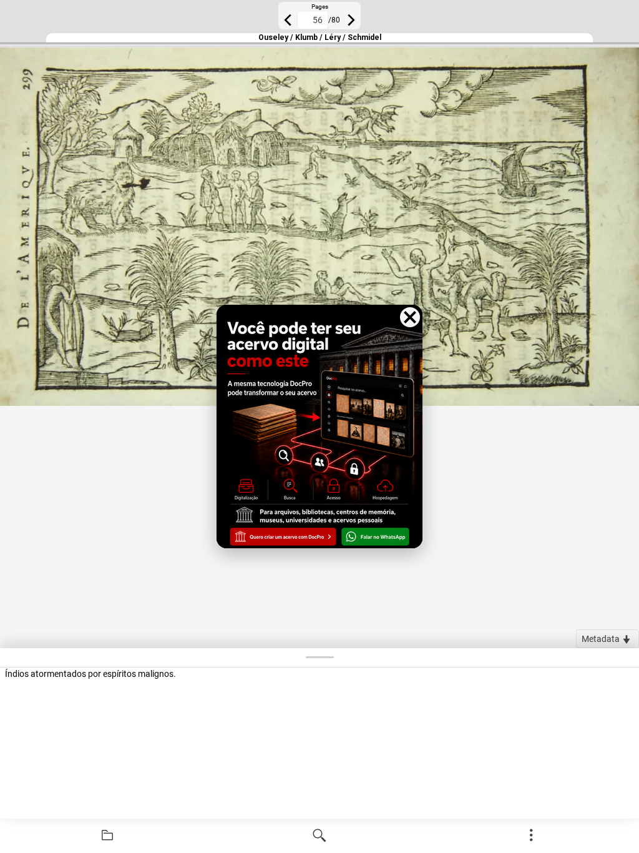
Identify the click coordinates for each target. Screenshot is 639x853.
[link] (107, 836)
